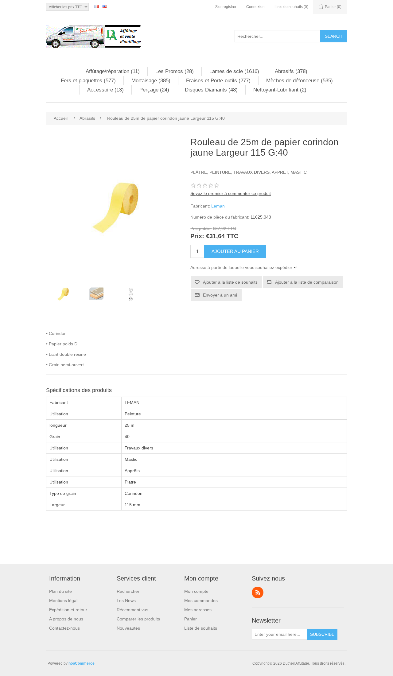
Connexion (255, 7)
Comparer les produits (138, 618)
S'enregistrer (225, 7)
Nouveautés (128, 628)
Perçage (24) (154, 90)
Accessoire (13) (105, 90)
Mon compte (196, 591)
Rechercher (128, 591)
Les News (126, 600)
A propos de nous (66, 618)
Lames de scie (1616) (234, 71)
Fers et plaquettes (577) (88, 81)
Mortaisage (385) (150, 81)
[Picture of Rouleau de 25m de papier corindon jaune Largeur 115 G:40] (63, 293)
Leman (218, 206)
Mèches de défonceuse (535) (299, 81)
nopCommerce (81, 663)
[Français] (96, 6)
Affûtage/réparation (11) (113, 71)
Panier (190, 618)
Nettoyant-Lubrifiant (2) (279, 90)
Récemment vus (132, 609)
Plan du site (60, 591)
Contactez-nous (64, 628)
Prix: (197, 236)
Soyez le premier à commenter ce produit (230, 193)
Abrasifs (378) (291, 71)
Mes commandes (201, 600)
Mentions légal (63, 600)
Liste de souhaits (200, 628)
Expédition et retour (68, 609)
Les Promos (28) (174, 71)
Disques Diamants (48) (211, 90)
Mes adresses (198, 609)
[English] (104, 6)
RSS (257, 592)
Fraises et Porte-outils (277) (218, 81)
